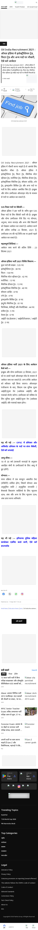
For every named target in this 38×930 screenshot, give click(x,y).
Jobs (21, 608)
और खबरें (19, 621)
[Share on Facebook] (3, 593)
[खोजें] (36, 2)
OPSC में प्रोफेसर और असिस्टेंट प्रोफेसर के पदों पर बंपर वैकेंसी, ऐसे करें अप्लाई (19, 446)
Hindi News (4, 608)
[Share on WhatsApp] (16, 593)
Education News (14, 608)
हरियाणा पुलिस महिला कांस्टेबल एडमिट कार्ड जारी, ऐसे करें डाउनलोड (19, 542)
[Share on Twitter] (9, 593)
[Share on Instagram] (22, 593)
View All (34, 670)
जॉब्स (4, 44)
